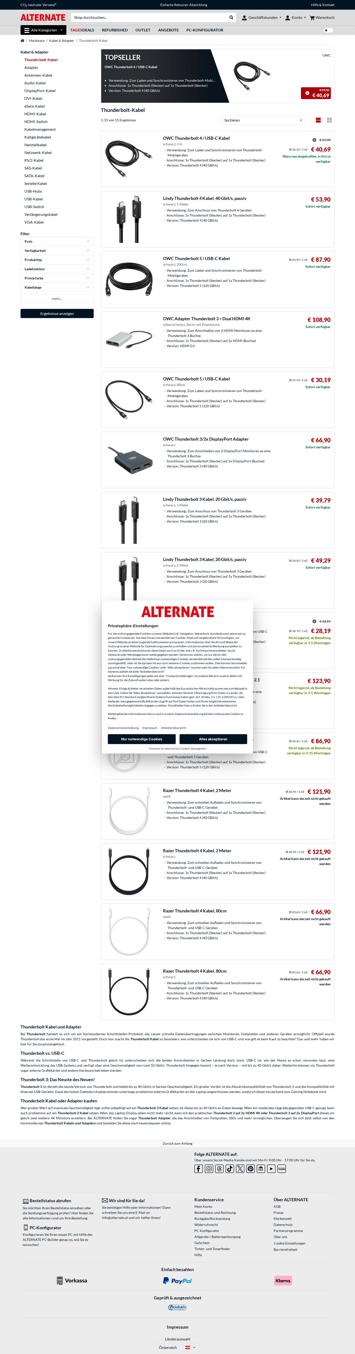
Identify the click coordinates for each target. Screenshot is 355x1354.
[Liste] (318, 120)
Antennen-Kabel (38, 75)
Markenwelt (283, 1218)
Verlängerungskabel (40, 214)
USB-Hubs (33, 191)
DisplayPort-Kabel (40, 90)
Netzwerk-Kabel (38, 152)
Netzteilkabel (35, 144)
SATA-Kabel (34, 175)
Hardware (36, 40)
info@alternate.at (115, 1218)
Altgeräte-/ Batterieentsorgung (217, 1237)
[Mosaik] (329, 120)
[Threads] (219, 1168)
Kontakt (328, 5)
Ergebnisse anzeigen (57, 313)
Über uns (280, 1237)
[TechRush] (261, 1168)
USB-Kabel (33, 199)
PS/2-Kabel (33, 160)
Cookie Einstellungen (289, 1243)
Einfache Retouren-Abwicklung (183, 5)
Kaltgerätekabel (37, 137)
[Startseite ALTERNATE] (43, 17)
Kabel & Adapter (61, 40)
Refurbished (115, 30)
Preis (28, 241)
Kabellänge (33, 287)
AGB (277, 1206)
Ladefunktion (35, 269)
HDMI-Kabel (35, 113)
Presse (279, 1212)
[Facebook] (198, 1168)
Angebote (168, 30)
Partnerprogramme (288, 1231)
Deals (82, 30)
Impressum (177, 1327)
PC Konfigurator (206, 1231)
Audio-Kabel (35, 82)
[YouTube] (271, 1168)
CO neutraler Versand (38, 4)
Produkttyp (33, 260)
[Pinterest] (250, 1168)
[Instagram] (209, 1168)
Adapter (31, 67)
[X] (240, 1168)
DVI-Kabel (33, 98)
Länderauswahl (177, 1339)
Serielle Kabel (35, 183)
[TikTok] (230, 1168)
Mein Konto (203, 1206)
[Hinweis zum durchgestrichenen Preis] (307, 93)
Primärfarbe (34, 278)
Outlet (142, 30)
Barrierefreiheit (285, 1249)
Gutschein (202, 1243)
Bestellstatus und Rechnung (215, 1212)
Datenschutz (283, 1225)
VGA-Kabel (34, 222)
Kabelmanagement (40, 129)
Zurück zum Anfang (177, 1143)
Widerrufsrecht (206, 1225)
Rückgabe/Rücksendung (212, 1218)
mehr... (57, 298)
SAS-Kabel (33, 168)
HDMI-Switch (36, 121)
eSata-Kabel (34, 106)
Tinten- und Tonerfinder (212, 1249)
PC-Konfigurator (204, 30)
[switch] (328, 30)
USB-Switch (34, 206)
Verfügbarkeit (35, 250)
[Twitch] (281, 1168)
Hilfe (315, 5)
